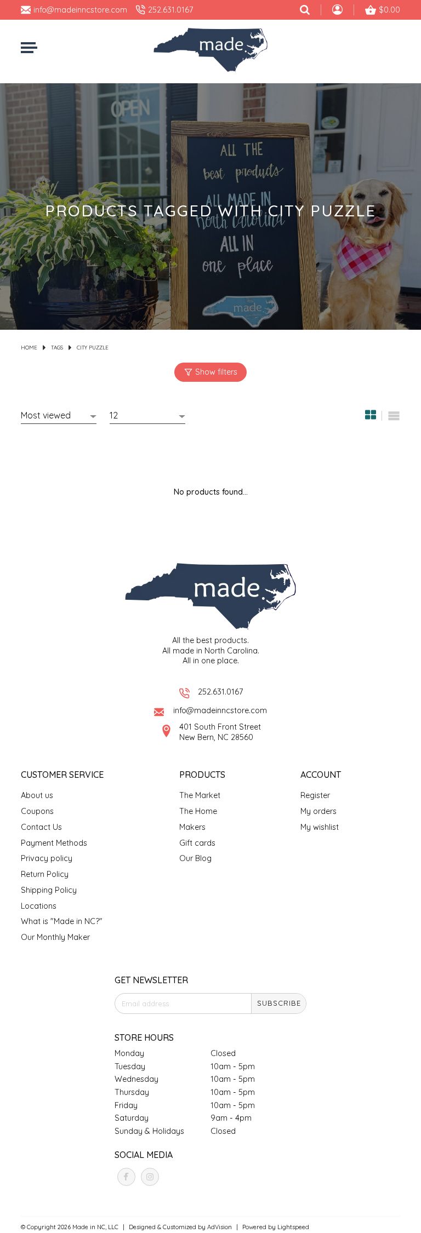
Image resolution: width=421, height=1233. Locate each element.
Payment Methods (54, 843)
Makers (192, 827)
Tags (57, 347)
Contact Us (41, 827)
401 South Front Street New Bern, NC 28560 (220, 732)
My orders (318, 811)
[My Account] (337, 11)
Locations (38, 906)
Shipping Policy (49, 890)
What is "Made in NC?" (62, 921)
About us (37, 795)
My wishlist (319, 827)
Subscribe (279, 1003)
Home (29, 347)
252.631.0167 (220, 692)
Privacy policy (46, 858)
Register (315, 795)
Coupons (37, 811)
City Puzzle (93, 347)
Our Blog (195, 858)
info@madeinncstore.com (220, 710)
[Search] (305, 10)
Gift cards (197, 843)
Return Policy (45, 874)
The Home (198, 811)
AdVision (219, 1227)
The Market (199, 795)
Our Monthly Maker (55, 937)
